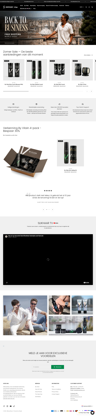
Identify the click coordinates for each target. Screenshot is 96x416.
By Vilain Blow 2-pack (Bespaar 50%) (14, 85)
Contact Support (55, 394)
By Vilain (26, 5)
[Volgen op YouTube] (11, 407)
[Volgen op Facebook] (4, 407)
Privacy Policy (55, 392)
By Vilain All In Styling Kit (70, 170)
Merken (67, 5)
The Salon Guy (38, 394)
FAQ (34, 8)
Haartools (61, 5)
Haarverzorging (41, 5)
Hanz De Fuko (38, 389)
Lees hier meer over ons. (9, 399)
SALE (21, 5)
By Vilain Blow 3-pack (59, 85)
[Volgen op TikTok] (14, 407)
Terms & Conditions (56, 389)
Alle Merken (38, 397)
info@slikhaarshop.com (79, 390)
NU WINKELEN (9, 34)
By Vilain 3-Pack (82, 85)
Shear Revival (38, 392)
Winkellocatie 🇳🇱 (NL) (25, 8)
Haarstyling (33, 5)
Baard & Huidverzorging (52, 5)
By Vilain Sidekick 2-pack (36, 85)
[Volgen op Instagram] (7, 407)
